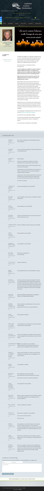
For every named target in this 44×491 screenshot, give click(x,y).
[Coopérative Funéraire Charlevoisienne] (22, 6)
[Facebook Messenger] (1, 19)
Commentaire (5, 465)
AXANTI (20, 489)
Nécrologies (10, 23)
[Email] (1, 23)
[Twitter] (1, 21)
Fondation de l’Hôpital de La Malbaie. (28, 112)
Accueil (4, 23)
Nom (4, 462)
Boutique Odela (38, 23)
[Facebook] (1, 18)
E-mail (14, 462)
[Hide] (0, 25)
